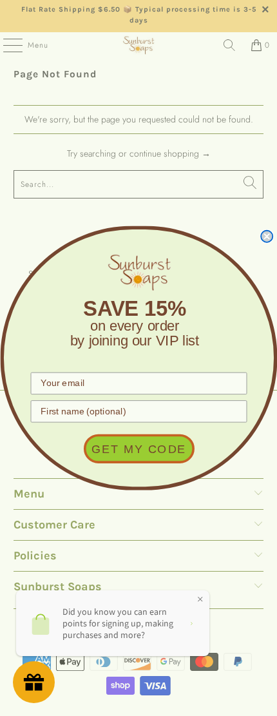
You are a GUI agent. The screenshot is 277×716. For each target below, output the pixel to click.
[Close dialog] (266, 236)
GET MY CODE (138, 449)
